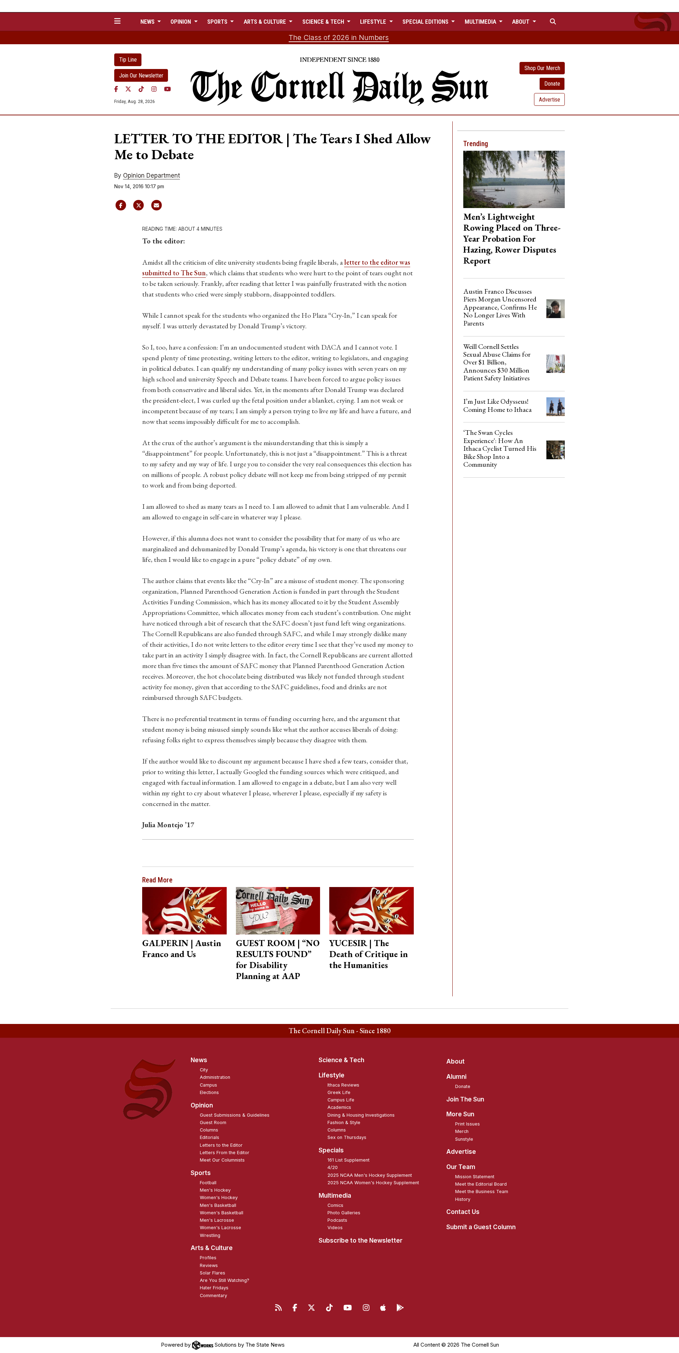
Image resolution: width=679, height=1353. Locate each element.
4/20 (332, 1167)
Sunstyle (464, 1139)
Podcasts (337, 1220)
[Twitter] (128, 88)
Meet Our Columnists (222, 1160)
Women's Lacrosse (220, 1227)
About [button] (521, 21)
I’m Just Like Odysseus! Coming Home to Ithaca (497, 405)
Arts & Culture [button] (266, 21)
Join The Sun (465, 1099)
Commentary (213, 1295)
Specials (331, 1150)
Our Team (460, 1166)
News (199, 1060)
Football (208, 1182)
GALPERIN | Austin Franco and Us (181, 948)
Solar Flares (212, 1273)
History (462, 1199)
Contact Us (463, 1211)
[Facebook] (116, 88)
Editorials (209, 1137)
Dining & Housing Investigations (361, 1115)
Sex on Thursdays (346, 1137)
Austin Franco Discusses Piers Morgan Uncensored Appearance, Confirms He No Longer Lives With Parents (500, 307)
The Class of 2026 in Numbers (339, 37)
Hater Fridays (214, 1287)
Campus (208, 1085)
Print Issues (467, 1124)
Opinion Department (151, 175)
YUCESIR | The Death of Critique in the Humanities (368, 954)
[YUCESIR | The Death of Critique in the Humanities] (371, 910)
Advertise (549, 99)
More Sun (460, 1114)
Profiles (208, 1257)
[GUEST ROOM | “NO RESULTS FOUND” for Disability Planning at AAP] (278, 910)
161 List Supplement (348, 1160)
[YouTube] (167, 88)
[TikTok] (141, 88)
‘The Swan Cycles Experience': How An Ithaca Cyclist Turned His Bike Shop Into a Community (499, 448)
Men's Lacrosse (217, 1220)
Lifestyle (331, 1075)
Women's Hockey (219, 1197)
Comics (335, 1205)
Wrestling (210, 1235)
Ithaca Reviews (343, 1085)
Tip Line (128, 59)
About (455, 1061)
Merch (462, 1131)
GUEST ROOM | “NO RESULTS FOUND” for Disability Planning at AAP (278, 959)
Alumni (456, 1076)
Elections (209, 1092)
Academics (339, 1107)
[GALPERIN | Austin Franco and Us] (184, 910)
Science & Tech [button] (324, 21)
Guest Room (213, 1122)
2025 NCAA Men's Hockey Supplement (369, 1175)
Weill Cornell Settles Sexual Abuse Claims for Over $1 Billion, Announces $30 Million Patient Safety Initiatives (496, 362)
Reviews (209, 1265)
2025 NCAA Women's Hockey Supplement (373, 1182)
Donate (552, 83)
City (204, 1069)
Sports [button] (218, 21)
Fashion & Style (343, 1122)
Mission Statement (474, 1176)
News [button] (148, 21)
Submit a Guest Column (481, 1227)
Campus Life (340, 1099)
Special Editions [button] (426, 21)
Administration (215, 1077)
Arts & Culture (212, 1247)
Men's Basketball (218, 1205)
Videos (335, 1227)
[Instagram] (154, 88)
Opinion (202, 1105)
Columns (209, 1130)
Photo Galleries (343, 1212)
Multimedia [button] (481, 21)
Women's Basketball (221, 1212)
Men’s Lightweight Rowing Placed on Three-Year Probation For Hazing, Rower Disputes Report (512, 238)
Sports (201, 1172)
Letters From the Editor (224, 1152)
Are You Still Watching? (224, 1280)
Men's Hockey (215, 1190)
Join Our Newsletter (141, 75)
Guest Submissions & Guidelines (234, 1115)
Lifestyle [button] (374, 21)
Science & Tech (341, 1060)
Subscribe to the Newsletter (360, 1240)
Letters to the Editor (221, 1145)
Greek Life (338, 1092)
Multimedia (335, 1195)
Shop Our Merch (542, 68)
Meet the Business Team (481, 1191)
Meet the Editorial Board (481, 1184)
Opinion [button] (181, 21)
